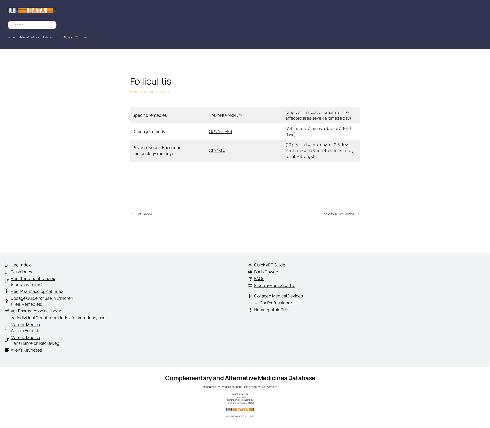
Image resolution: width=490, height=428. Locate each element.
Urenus (147, 92)
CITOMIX (217, 151)
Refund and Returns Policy (240, 399)
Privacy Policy (240, 396)
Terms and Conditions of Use (240, 402)
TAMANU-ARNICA (226, 115)
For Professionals (276, 303)
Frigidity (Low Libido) (338, 214)
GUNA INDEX (162, 92)
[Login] (85, 37)
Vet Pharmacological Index (36, 311)
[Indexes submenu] (54, 37)
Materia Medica (25, 325)
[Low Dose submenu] (71, 37)
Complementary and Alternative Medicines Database (240, 378)
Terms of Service (240, 393)
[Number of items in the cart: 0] (76, 37)
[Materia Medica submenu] (38, 37)
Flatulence (144, 214)
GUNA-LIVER (220, 131)
